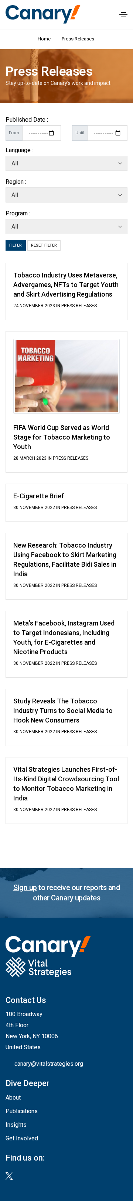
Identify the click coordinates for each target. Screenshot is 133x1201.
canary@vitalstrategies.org (48, 1063)
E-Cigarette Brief (38, 496)
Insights (16, 1124)
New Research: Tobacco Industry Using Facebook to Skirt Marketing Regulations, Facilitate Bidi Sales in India (64, 559)
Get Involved (22, 1138)
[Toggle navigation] (123, 14)
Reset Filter (44, 245)
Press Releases (78, 39)
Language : (19, 150)
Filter (15, 245)
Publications (22, 1111)
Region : (16, 181)
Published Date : (27, 119)
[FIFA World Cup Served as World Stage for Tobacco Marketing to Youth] (66, 375)
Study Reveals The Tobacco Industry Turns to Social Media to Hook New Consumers (63, 710)
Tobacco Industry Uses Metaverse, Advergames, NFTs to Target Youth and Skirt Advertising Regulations (66, 284)
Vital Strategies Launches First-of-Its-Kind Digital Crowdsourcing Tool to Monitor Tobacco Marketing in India (66, 784)
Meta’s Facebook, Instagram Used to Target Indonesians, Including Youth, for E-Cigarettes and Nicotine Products (64, 637)
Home (44, 39)
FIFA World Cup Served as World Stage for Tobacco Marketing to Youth (61, 437)
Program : (18, 213)
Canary (43, 14)
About (13, 1097)
